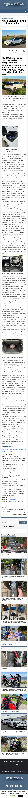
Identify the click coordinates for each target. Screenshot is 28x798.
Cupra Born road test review (18, 513)
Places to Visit (16, 768)
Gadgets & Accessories (9, 764)
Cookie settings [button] (12, 795)
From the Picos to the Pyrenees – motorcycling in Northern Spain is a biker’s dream (13, 754)
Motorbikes (20, 761)
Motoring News (19, 764)
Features (9, 768)
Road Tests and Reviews (7, 18)
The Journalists (21, 771)
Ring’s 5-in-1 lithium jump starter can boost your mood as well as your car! (13, 555)
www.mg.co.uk (12, 499)
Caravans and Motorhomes (8, 771)
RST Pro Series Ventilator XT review (10, 711)
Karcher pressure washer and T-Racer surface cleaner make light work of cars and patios (13, 577)
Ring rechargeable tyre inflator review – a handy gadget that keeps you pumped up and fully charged (13, 599)
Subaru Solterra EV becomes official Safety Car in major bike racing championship (13, 732)
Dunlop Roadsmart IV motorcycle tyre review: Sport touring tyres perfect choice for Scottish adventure (14, 690)
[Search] (26, 11)
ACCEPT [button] (20, 795)
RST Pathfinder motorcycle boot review (11, 668)
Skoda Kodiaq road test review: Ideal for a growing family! (13, 509)
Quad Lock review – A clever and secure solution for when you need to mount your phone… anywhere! (14, 622)
